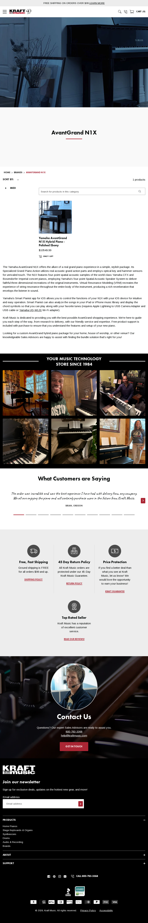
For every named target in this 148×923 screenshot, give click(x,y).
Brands (6, 846)
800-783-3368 (74, 731)
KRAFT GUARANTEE (114, 591)
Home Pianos (10, 826)
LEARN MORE (97, 3)
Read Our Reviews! (74, 639)
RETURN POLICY (74, 584)
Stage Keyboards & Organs (18, 830)
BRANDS (18, 173)
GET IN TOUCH (74, 746)
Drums (6, 838)
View (63, 227)
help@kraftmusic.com (74, 735)
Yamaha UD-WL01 (30, 310)
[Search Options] (139, 191)
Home (7, 173)
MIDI (13, 188)
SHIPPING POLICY (33, 580)
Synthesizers (9, 834)
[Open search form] (119, 11)
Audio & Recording (13, 842)
